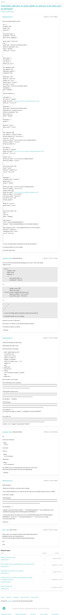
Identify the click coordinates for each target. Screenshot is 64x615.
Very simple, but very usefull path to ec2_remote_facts (17, 564)
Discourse (10, 601)
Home (2, 597)
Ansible (3, 1)
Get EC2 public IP (6, 586)
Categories (8, 597)
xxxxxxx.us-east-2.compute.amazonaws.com (26, 192)
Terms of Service (24, 597)
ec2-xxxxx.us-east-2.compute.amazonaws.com (26, 101)
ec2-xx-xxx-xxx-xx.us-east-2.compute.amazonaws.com (28, 151)
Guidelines (16, 597)
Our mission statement (6, 614)
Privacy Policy (35, 597)
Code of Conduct (44, 614)
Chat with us (33, 614)
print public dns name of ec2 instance (12, 570)
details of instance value (8, 557)
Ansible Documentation (20, 614)
